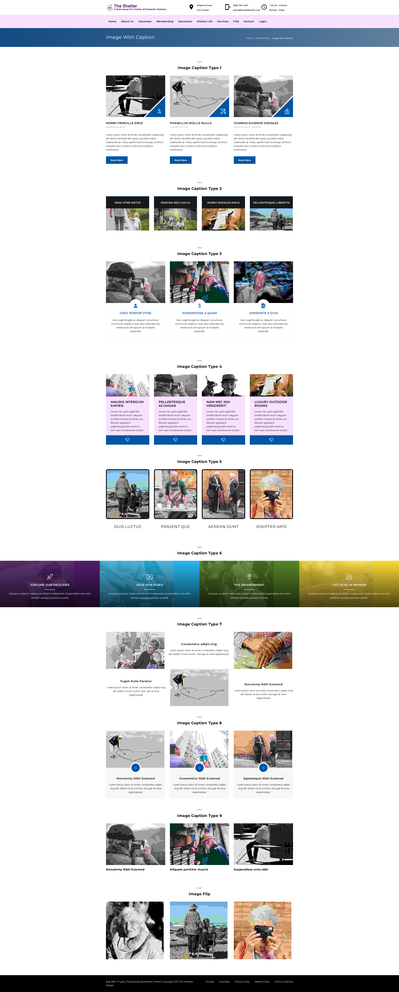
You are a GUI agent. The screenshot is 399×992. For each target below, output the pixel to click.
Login (263, 21)
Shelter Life (205, 21)
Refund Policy (262, 981)
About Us (127, 21)
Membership (165, 21)
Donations (185, 21)
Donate (210, 981)
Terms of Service (284, 981)
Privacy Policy (242, 981)
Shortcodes (262, 38)
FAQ (236, 21)
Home (112, 21)
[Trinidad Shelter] (137, 7)
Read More (117, 160)
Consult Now (122, 854)
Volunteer (145, 21)
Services (222, 21)
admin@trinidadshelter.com (246, 10)
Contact (249, 21)
